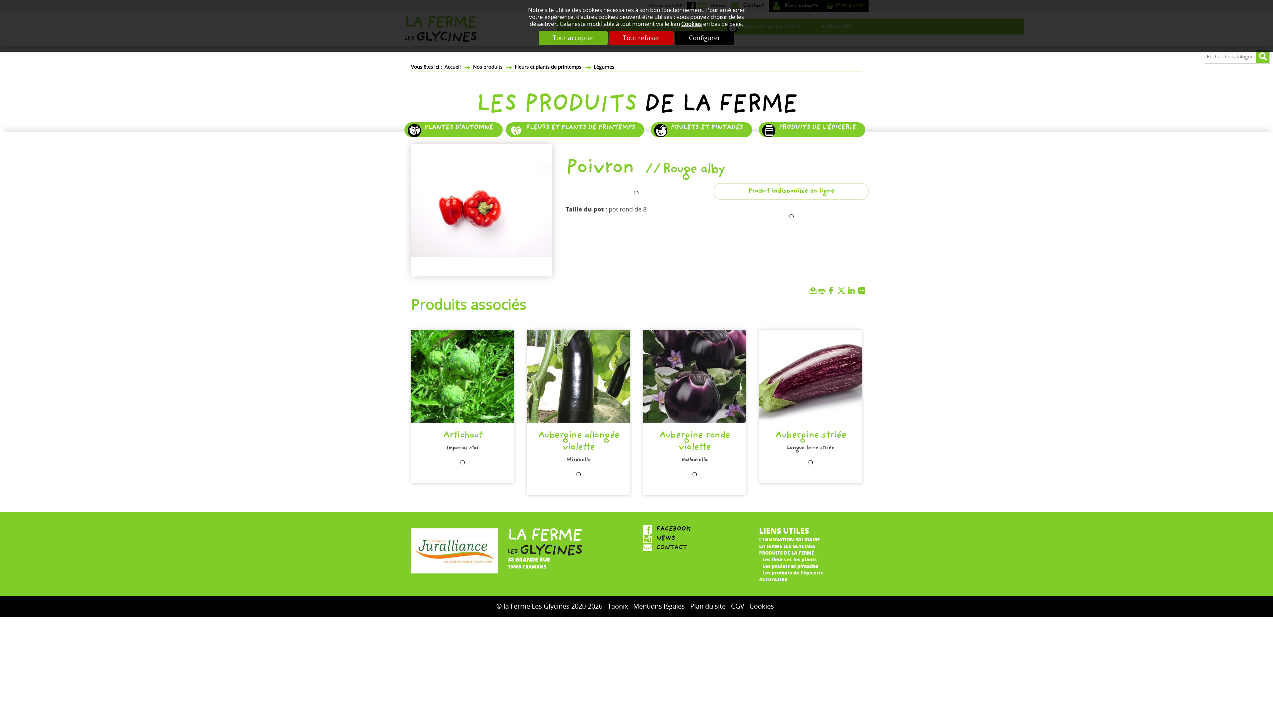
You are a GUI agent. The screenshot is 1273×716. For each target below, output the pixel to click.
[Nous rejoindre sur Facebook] (694, 529)
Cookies (691, 24)
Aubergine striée (810, 436)
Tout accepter (573, 38)
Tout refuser (641, 38)
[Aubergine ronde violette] (694, 376)
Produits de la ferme (786, 552)
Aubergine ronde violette (694, 442)
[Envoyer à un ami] (814, 290)
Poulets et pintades (707, 128)
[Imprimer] (822, 290)
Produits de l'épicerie (817, 128)
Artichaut (462, 436)
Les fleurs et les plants (789, 559)
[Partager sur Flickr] (863, 290)
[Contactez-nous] (694, 548)
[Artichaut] (462, 376)
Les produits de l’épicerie (792, 572)
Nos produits (488, 67)
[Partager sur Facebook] (832, 290)
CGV (737, 606)
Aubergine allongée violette (578, 442)
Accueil (453, 67)
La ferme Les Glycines (787, 546)
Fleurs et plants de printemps (548, 67)
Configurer (704, 38)
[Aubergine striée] (810, 376)
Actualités (773, 579)
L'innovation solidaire (789, 539)
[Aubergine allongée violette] (578, 376)
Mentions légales (659, 606)
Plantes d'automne (458, 128)
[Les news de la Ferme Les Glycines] (694, 539)
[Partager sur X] (843, 290)
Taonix (618, 606)
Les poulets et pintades (790, 566)
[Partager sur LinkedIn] (853, 290)
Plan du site (708, 606)
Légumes (604, 67)
